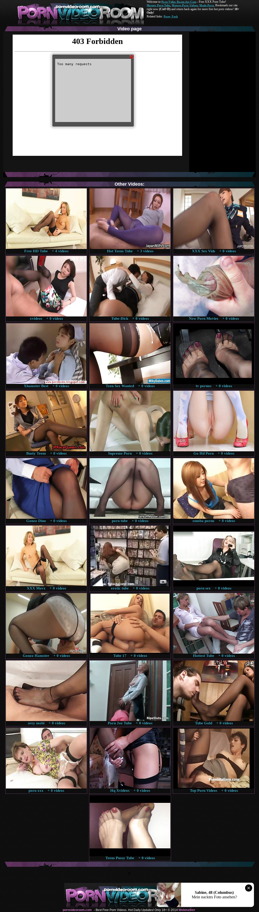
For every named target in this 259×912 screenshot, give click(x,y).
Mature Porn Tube (158, 5)
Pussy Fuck (171, 16)
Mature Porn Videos (185, 5)
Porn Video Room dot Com (178, 1)
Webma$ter (187, 910)
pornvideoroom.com (77, 910)
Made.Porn (206, 5)
